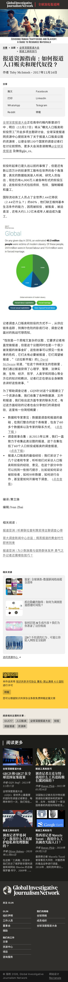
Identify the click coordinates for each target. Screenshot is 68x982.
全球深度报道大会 (15, 122)
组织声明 (8, 915)
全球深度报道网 (49, 4)
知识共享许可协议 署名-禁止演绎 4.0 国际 (40, 681)
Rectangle (55, 977)
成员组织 (42, 920)
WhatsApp (14, 105)
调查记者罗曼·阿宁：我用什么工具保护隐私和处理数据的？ (17, 840)
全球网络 (42, 915)
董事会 (6, 925)
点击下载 (17, 451)
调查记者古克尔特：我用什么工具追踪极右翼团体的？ (50, 777)
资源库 (22, 726)
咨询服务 (8, 956)
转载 (38, 112)
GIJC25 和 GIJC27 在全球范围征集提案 (17, 775)
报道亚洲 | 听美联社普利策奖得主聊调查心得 (33, 530)
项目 (5, 951)
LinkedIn (41, 98)
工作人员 (8, 920)
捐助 (5, 930)
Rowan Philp (47, 786)
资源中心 (8, 946)
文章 (5, 47)
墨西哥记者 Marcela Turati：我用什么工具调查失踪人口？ (49, 838)
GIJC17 (8, 720)
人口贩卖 (21, 720)
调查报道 (9, 726)
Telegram (41, 105)
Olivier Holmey (16, 851)
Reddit (11, 112)
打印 (10, 98)
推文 (10, 91)
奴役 (56, 720)
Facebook (42, 91)
